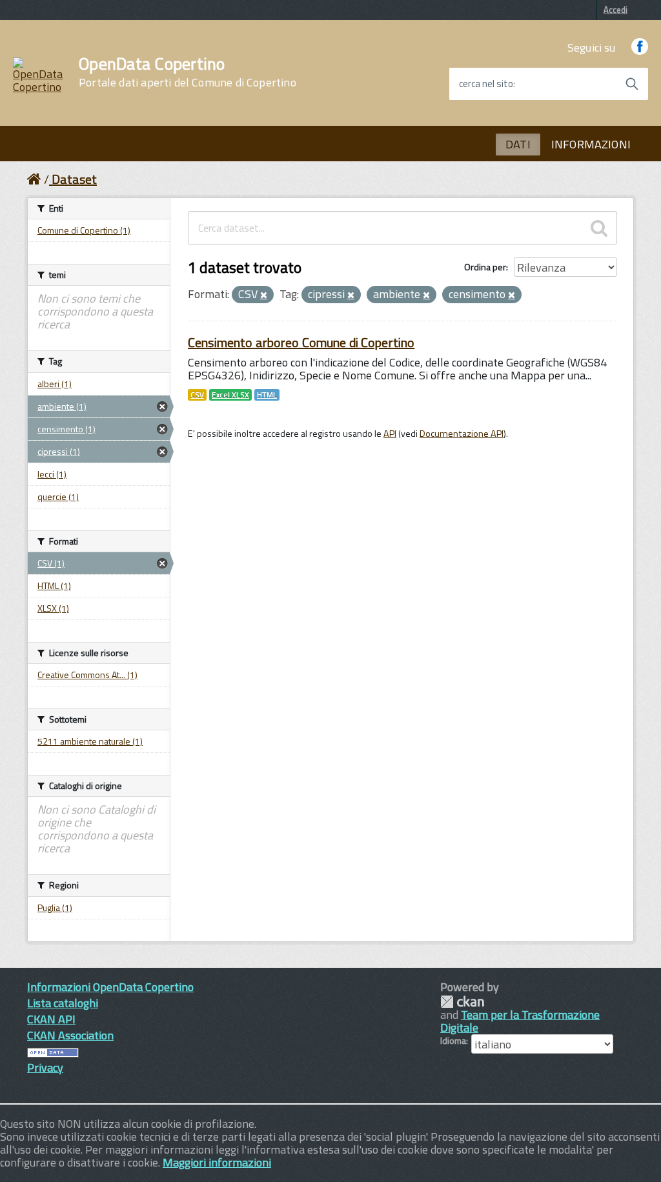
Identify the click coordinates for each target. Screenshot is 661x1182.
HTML (267, 395)
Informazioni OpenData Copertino (110, 987)
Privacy (45, 1067)
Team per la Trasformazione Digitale (520, 1021)
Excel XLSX (230, 395)
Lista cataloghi (62, 1003)
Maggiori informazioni (217, 1162)
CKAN (462, 1001)
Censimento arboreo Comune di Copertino (301, 342)
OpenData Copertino (187, 72)
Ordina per (485, 267)
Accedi (615, 9)
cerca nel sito (486, 83)
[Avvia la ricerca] (632, 84)
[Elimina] (263, 295)
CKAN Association (70, 1035)
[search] (599, 227)
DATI (518, 144)
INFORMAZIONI (591, 144)
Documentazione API (461, 433)
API (389, 433)
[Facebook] (639, 47)
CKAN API (51, 1019)
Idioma (453, 1040)
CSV (197, 395)
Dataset (74, 179)
